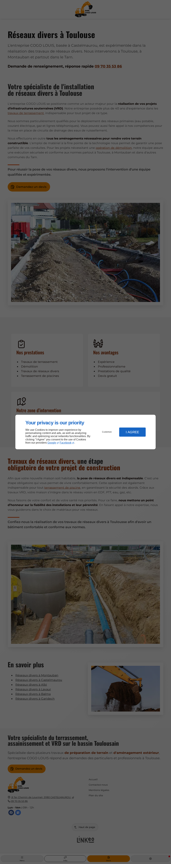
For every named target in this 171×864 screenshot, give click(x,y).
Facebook (65, 442)
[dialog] (85, 432)
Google (51, 442)
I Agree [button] (132, 432)
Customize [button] (107, 432)
